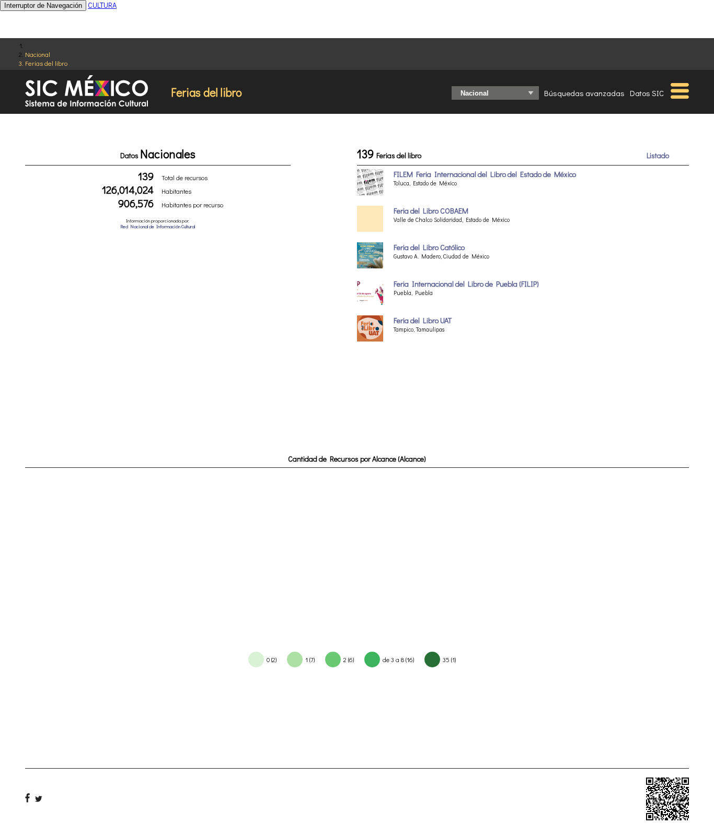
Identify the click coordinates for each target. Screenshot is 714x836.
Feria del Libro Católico (429, 247)
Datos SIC (647, 93)
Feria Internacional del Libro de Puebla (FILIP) (466, 284)
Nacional (37, 54)
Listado (658, 155)
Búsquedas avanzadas (584, 93)
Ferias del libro (46, 62)
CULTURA (102, 5)
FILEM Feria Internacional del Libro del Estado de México (485, 174)
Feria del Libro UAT (423, 320)
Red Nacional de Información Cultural (157, 226)
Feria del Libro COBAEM (431, 211)
